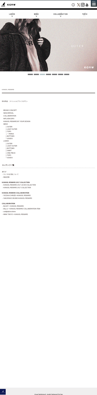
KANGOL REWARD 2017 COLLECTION (16, 182)
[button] (30, 74)
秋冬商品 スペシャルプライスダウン (15, 101)
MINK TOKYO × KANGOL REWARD (15, 214)
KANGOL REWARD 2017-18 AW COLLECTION (19, 185)
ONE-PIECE (11, 153)
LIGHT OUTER (12, 129)
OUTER (9, 127)
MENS (5, 124)
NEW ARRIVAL (8, 113)
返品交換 (6, 177)
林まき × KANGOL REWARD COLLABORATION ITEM (21, 209)
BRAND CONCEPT (10, 110)
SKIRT (9, 150)
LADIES (6, 141)
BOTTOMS (10, 136)
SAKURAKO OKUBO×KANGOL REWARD (17, 198)
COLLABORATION (9, 116)
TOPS (9, 131)
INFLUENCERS (8, 119)
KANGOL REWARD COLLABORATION (15, 193)
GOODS (10, 138)
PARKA (11, 134)
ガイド (4, 172)
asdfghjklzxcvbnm (9, 211)
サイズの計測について (11, 174)
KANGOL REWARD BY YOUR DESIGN (16, 121)
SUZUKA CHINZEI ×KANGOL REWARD (17, 195)
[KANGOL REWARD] (8, 5)
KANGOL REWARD (8, 89)
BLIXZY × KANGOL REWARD (13, 206)
